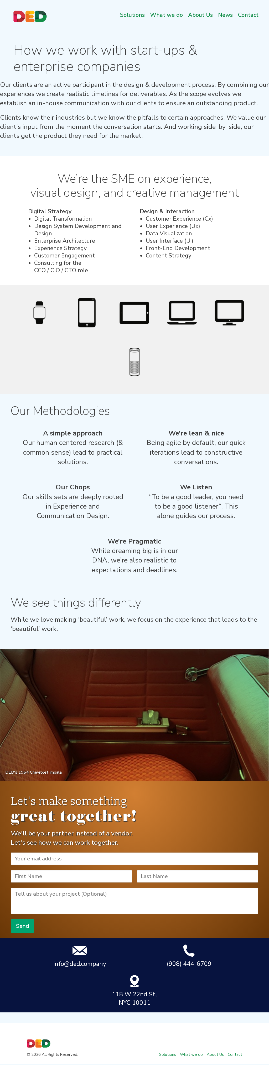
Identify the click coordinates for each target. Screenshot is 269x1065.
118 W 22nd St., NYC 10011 (134, 998)
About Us (200, 15)
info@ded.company (79, 964)
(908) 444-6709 (189, 964)
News (225, 15)
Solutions (132, 15)
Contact (248, 15)
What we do (166, 15)
